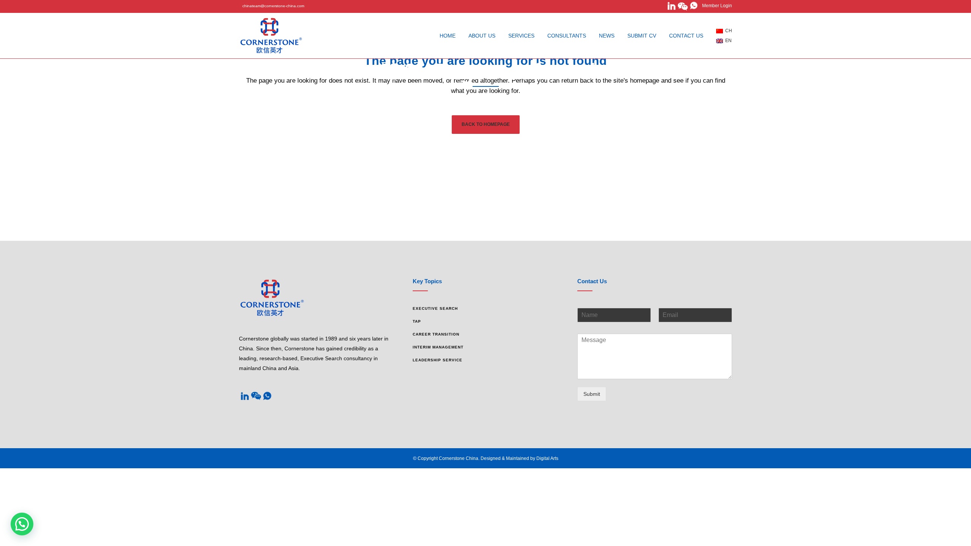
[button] (22, 524)
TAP (417, 321)
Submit (591, 394)
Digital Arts (547, 458)
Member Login (715, 5)
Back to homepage (486, 124)
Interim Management (438, 347)
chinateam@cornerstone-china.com (273, 6)
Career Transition (436, 334)
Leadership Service (437, 360)
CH (727, 30)
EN (727, 40)
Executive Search (435, 308)
